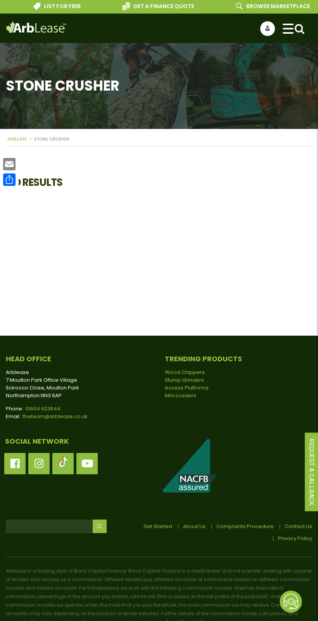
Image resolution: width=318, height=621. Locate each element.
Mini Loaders (180, 395)
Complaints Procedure (245, 526)
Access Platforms (187, 387)
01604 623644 (43, 408)
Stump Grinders (184, 380)
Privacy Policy (295, 538)
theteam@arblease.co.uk (55, 416)
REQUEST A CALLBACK (311, 472)
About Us (194, 526)
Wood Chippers (185, 372)
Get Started (157, 526)
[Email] (9, 164)
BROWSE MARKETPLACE (272, 6)
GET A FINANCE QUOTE (157, 6)
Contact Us (298, 526)
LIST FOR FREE (56, 6)
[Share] (9, 179)
